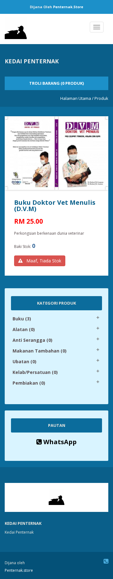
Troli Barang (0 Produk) (56, 83)
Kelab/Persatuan (35, 372)
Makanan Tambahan (40, 351)
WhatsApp (59, 442)
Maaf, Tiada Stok (42, 261)
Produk (101, 98)
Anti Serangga (32, 340)
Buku (22, 319)
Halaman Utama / (77, 98)
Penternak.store (68, 6)
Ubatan (24, 361)
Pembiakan (29, 383)
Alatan (24, 329)
